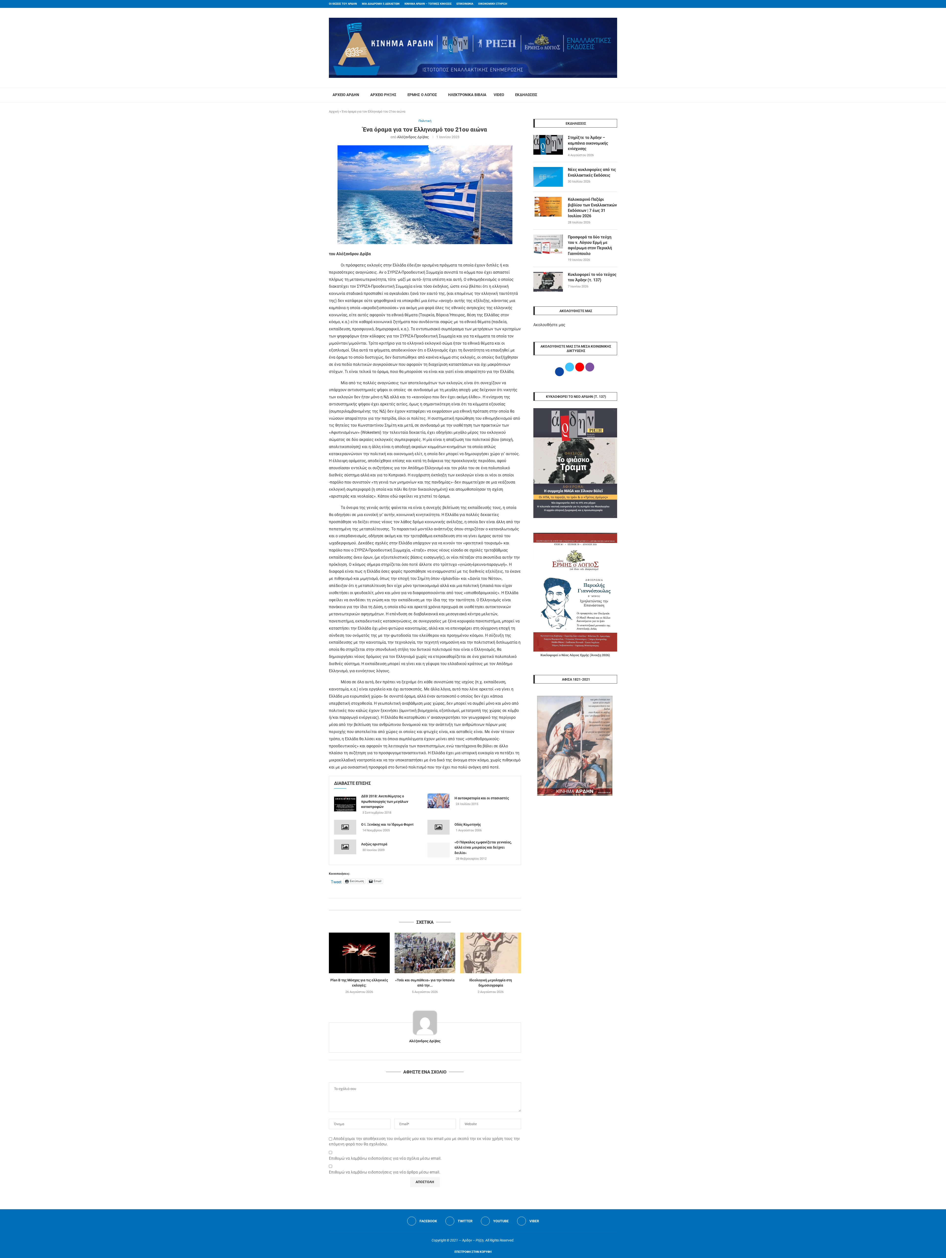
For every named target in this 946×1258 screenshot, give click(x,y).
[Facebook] (606, 4)
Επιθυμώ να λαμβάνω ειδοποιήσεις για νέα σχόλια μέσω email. (385, 1158)
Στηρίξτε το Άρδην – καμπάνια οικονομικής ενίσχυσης (588, 143)
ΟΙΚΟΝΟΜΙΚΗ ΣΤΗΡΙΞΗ (492, 3)
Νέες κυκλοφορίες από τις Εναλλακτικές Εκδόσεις (592, 172)
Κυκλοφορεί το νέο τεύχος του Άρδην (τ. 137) (592, 277)
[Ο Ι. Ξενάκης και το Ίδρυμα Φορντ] (345, 827)
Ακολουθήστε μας (549, 324)
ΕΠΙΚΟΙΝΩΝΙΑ (464, 3)
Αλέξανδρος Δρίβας (413, 137)
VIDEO (499, 95)
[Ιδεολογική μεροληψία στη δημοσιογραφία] (490, 953)
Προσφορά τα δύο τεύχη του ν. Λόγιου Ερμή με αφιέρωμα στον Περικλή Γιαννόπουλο (590, 245)
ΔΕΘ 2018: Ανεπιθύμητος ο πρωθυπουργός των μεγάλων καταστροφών (384, 801)
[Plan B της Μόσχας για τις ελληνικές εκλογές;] (359, 953)
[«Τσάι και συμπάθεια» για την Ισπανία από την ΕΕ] (425, 953)
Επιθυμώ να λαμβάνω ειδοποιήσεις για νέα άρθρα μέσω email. (384, 1172)
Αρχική (334, 111)
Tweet (336, 881)
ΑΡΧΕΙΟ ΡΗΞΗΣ (383, 95)
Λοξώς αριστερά (374, 844)
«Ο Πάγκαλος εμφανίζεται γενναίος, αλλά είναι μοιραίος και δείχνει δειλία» (483, 847)
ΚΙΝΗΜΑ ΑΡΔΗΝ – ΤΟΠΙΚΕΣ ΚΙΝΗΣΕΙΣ (428, 3)
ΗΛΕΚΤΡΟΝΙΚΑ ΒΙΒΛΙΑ (467, 95)
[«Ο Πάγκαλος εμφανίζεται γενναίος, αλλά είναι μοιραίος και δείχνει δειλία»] (438, 850)
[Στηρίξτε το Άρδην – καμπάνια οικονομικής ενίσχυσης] (548, 145)
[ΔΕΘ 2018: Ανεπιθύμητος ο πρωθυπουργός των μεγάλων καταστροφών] (345, 804)
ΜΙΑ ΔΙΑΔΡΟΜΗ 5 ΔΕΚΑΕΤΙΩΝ (381, 3)
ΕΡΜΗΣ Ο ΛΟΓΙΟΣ (422, 95)
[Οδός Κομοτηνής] (438, 827)
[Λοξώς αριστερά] (345, 846)
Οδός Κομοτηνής (468, 824)
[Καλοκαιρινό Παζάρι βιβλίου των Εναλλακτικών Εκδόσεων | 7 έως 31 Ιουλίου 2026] (548, 207)
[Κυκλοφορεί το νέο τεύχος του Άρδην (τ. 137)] (548, 282)
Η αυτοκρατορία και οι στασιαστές (482, 798)
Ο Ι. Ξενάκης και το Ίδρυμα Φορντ (387, 824)
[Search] (614, 95)
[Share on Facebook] (420, 904)
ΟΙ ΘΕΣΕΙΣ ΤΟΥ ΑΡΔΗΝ (343, 3)
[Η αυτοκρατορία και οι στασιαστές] (438, 800)
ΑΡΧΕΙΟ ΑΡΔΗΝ (346, 95)
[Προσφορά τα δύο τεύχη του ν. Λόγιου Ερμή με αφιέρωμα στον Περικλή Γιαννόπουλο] (548, 244)
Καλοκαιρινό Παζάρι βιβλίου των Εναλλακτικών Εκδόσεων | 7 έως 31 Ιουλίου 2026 (592, 207)
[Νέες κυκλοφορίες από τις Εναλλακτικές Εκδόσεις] (548, 177)
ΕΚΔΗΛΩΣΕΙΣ (526, 95)
